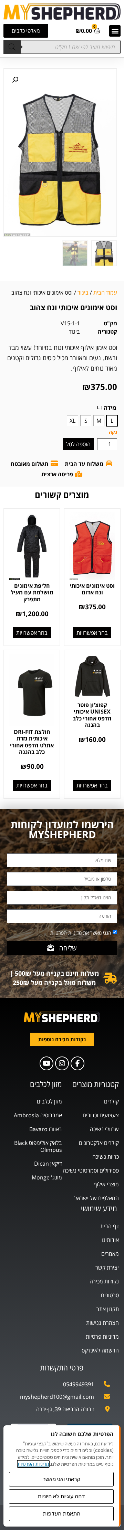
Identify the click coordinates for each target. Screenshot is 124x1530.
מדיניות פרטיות (102, 1336)
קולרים (111, 1101)
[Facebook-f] (77, 1063)
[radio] (112, 420)
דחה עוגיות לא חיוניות (61, 1496)
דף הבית (109, 1226)
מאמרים (110, 1254)
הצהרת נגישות (102, 1323)
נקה (113, 432)
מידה (110, 408)
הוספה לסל (78, 444)
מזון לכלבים (49, 1101)
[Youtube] (46, 1063)
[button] (115, 31)
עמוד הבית (105, 292)
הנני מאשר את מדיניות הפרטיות (80, 932)
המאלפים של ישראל (96, 1198)
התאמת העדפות (61, 1513)
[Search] (12, 47)
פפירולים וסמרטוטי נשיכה (91, 1170)
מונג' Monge (47, 1177)
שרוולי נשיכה (104, 1129)
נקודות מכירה (104, 1281)
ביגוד (83, 292)
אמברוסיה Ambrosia (38, 1115)
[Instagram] (62, 1063)
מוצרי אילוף (106, 1184)
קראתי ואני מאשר (61, 1479)
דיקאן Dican (48, 1163)
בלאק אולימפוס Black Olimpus (38, 1146)
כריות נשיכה (105, 1156)
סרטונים (110, 1295)
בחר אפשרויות (92, 633)
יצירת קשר (107, 1267)
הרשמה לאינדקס (100, 1350)
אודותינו (110, 1240)
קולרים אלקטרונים (99, 1143)
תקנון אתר (107, 1309)
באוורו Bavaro (45, 1129)
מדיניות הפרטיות (33, 1464)
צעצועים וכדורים (101, 1115)
